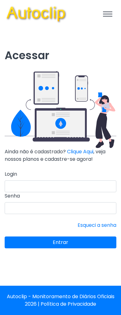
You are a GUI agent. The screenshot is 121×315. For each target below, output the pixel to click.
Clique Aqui (80, 151)
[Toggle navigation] (107, 14)
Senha (12, 195)
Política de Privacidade (68, 304)
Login (11, 174)
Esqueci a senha (97, 225)
